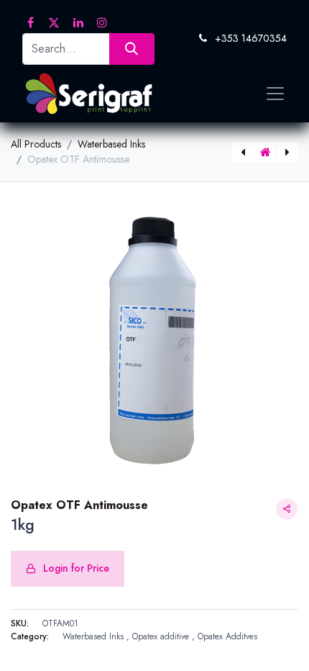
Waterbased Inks (111, 144)
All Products (36, 144)
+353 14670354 (251, 38)
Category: (30, 636)
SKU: (20, 623)
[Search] (131, 48)
